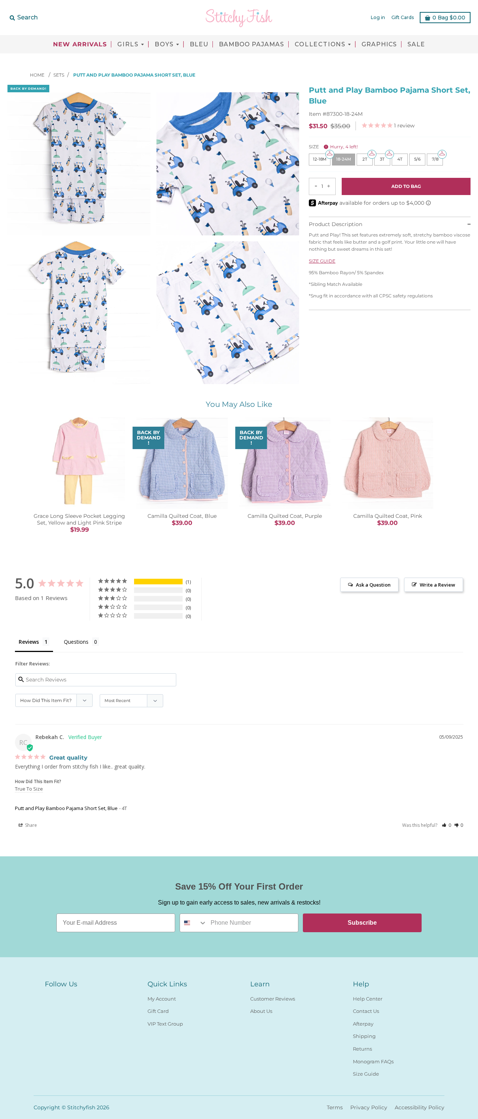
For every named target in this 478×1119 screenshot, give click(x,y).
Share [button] (30, 825)
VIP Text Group (165, 1024)
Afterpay (363, 1024)
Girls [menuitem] (128, 44)
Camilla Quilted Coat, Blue (182, 516)
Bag (448, 17)
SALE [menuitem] (416, 44)
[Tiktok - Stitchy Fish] (76, 997)
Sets (58, 75)
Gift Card (158, 1011)
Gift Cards (402, 17)
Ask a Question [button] (373, 584)
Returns (362, 1049)
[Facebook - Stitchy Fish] (49, 997)
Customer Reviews (272, 999)
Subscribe (362, 922)
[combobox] (193, 923)
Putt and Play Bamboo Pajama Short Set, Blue (66, 808)
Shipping (364, 1036)
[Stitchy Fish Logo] (239, 17)
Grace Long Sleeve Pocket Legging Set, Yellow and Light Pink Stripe (79, 519)
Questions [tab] (76, 641)
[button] (446, 825)
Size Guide (366, 1074)
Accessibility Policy (419, 1107)
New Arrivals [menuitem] (80, 44)
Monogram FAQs (373, 1061)
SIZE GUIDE (322, 260)
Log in (378, 17)
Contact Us (366, 1011)
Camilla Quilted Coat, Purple (285, 516)
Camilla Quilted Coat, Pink (387, 516)
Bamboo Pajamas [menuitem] (251, 44)
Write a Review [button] (437, 584)
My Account (162, 999)
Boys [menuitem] (164, 44)
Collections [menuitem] (320, 44)
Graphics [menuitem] (379, 44)
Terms (335, 1107)
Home (38, 75)
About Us (261, 1011)
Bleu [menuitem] (199, 44)
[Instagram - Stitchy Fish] (62, 997)
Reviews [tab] (29, 641)
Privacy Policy (368, 1107)
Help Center (367, 999)
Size (333, 146)
